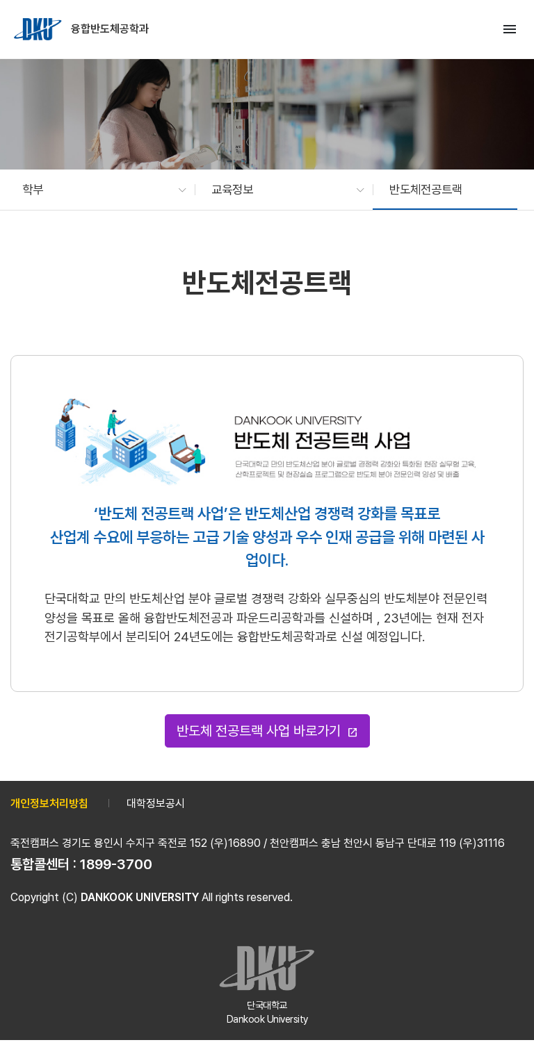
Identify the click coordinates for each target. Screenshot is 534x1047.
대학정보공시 (156, 803)
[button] (97, 190)
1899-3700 (116, 864)
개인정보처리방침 (49, 803)
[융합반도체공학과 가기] (39, 29)
